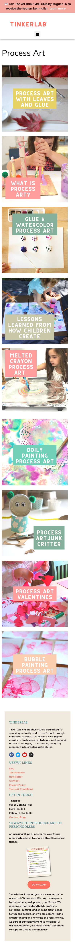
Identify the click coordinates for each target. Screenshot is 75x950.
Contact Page (17, 817)
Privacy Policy (17, 785)
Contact (14, 781)
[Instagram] (31, 754)
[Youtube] (24, 754)
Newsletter (15, 777)
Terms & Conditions (21, 789)
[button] (37, 34)
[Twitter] (18, 754)
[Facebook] (11, 754)
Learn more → (59, 8)
